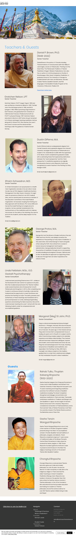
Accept (69, 533)
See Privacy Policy (12, 534)
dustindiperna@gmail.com (48, 172)
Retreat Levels (39, 517)
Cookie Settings (61, 533)
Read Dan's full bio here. (44, 90)
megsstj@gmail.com (49, 359)
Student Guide (39, 522)
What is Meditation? (41, 513)
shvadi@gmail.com (14, 221)
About (35, 509)
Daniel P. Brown (39, 526)
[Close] (74, 533)
